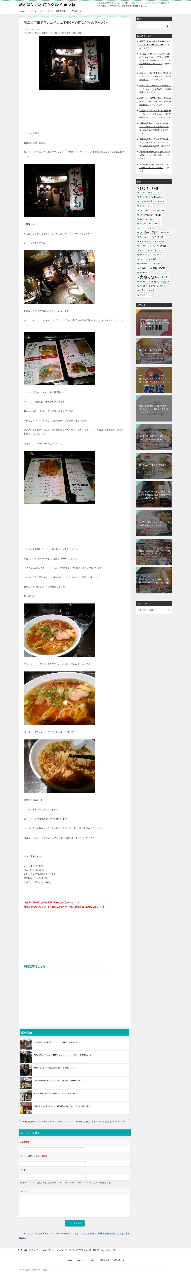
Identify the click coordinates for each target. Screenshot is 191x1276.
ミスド (159, 255)
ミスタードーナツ (145, 255)
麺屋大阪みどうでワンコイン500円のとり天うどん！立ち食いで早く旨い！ (103, 1122)
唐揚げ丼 (143, 268)
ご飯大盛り (158, 197)
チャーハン (160, 241)
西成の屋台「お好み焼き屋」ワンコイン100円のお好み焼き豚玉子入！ (154, 351)
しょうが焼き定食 (147, 201)
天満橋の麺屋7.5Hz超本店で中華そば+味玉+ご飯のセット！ (55, 1093)
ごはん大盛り (144, 197)
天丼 (166, 277)
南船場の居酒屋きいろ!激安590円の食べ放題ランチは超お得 (154, 552)
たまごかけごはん (146, 206)
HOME (23, 11)
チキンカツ (167, 232)
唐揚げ (158, 263)
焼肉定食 (142, 286)
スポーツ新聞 (149, 232)
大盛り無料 (149, 277)
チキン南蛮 (159, 237)
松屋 (156, 281)
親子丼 (143, 290)
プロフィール (36, 11)
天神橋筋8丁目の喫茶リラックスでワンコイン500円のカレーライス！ (46, 1122)
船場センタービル (157, 286)
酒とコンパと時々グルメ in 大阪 (47, 4)
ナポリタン (143, 246)
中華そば (142, 259)
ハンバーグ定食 (159, 246)
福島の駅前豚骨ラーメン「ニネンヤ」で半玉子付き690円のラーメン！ (59, 1081)
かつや (142, 192)
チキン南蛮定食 (146, 241)
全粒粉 (153, 259)
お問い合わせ (75, 11)
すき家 (162, 201)
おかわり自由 (150, 188)
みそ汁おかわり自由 (150, 214)
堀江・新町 (77, 33)
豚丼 (152, 290)
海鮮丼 (166, 281)
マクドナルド (156, 250)
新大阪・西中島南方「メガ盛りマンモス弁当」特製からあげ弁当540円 (154, 437)
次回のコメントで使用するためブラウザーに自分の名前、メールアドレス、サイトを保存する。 (67, 1182)
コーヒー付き (145, 228)
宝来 (28, 224)
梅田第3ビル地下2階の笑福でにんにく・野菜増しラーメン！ (56, 1068)
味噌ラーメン (145, 264)
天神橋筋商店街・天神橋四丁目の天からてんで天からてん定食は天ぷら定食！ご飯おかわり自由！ (154, 126)
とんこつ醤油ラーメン (147, 210)
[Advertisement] (74, 112)
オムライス (143, 219)
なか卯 (161, 210)
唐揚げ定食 (158, 268)
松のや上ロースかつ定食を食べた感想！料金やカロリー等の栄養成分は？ (154, 581)
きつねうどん (155, 192)
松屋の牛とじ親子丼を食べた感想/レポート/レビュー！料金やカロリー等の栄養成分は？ (155, 76)
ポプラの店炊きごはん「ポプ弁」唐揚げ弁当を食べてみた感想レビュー (154, 523)
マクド (142, 250)
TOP (36, 1250)
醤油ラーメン (145, 295)
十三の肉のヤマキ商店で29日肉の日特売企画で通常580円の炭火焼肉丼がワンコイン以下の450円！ (154, 495)
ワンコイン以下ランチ (62, 33)
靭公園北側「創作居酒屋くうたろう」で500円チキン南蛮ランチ (57, 1042)
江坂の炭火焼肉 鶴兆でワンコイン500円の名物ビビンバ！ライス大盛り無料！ (62, 1106)
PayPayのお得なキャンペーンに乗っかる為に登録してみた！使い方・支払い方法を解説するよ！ (154, 323)
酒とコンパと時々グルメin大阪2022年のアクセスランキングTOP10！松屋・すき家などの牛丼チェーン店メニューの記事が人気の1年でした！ (154, 380)
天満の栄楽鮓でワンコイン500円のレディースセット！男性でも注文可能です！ (62, 1055)
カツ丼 (143, 223)
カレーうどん (156, 223)
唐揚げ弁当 (143, 272)
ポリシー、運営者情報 (56, 11)
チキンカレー (144, 237)
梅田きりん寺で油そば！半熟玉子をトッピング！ (154, 466)
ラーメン (28, 33)
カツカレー (156, 219)
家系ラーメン (144, 281)
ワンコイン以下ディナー (43, 33)
